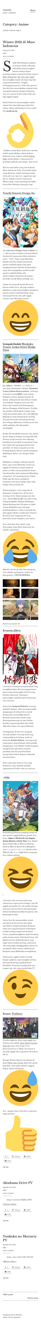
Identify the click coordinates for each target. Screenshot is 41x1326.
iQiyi (32, 77)
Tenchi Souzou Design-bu (19, 193)
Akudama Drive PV (18, 1183)
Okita (4, 53)
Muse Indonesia (10, 77)
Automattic (16, 1317)
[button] (20, 222)
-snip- (6, 777)
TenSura (17, 1013)
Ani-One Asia (23, 77)
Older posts (8, 1294)
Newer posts (33, 1298)
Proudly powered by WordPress (12, 1315)
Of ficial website (10, 1204)
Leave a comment (8, 56)
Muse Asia (12, 1063)
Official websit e (9, 1261)
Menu (32, 10)
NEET (20, 394)
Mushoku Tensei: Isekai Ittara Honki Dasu (19, 347)
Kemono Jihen (11, 630)
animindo (7, 10)
